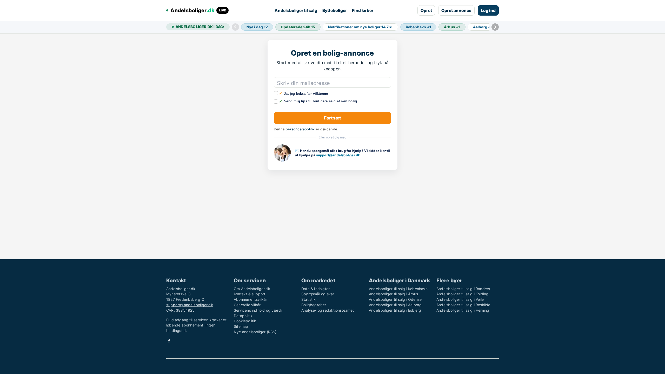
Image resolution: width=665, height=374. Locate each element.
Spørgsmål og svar (317, 294)
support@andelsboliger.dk (338, 155)
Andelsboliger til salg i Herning (462, 310)
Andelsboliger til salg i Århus (393, 294)
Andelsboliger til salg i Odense (395, 299)
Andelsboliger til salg (296, 10)
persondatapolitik (300, 129)
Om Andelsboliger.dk (252, 288)
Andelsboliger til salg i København (398, 288)
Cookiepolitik (245, 321)
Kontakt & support (249, 294)
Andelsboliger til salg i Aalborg (395, 305)
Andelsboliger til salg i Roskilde (463, 305)
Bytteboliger (334, 10)
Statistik (308, 299)
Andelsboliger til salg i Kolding (462, 294)
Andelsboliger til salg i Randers (463, 288)
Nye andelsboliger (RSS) (255, 332)
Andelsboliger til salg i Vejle (460, 299)
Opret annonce (456, 10)
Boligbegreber (313, 305)
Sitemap (241, 326)
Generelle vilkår (247, 305)
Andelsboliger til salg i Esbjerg (395, 310)
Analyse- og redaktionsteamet (327, 310)
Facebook (169, 341)
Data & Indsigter (315, 288)
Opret (426, 10)
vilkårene (320, 94)
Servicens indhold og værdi (258, 310)
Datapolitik (243, 315)
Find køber (362, 10)
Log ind (488, 10)
